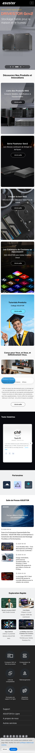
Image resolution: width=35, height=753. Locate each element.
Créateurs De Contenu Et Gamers (11, 382)
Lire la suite (18, 102)
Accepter (13, 749)
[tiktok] (4, 736)
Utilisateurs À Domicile (8, 379)
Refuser (5, 749)
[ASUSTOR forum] (26, 736)
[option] (6, 485)
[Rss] (20, 736)
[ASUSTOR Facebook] (10, 736)
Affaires (24, 382)
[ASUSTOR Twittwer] (17, 736)
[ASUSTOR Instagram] (14, 736)
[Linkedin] (7, 736)
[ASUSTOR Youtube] (23, 736)
